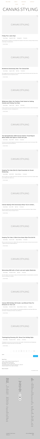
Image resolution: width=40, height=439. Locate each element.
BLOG (17, 4)
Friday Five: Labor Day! (9, 35)
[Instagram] (20, 399)
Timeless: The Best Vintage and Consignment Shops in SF (10, 361)
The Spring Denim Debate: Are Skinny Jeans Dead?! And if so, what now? (12, 364)
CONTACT (32, 1)
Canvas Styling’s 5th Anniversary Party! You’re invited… (18, 204)
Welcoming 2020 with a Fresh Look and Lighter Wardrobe (19, 270)
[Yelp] (20, 395)
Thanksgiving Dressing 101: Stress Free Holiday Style (17, 337)
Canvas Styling (5, 38)
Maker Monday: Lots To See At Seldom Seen (8, 363)
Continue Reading (6, 43)
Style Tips (17, 105)
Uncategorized (19, 38)
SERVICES (23, 1)
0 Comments (25, 38)
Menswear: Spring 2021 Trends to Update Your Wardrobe (10, 365)
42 (34, 351)
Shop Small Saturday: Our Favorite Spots (8, 362)
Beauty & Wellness (18, 174)
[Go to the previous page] (11, 351)
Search (3, 354)
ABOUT (15, 1)
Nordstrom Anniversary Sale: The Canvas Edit (15, 68)
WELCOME (8, 1)
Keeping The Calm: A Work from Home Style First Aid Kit (18, 237)
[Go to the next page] (37, 351)
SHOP (23, 4)
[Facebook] (20, 397)
